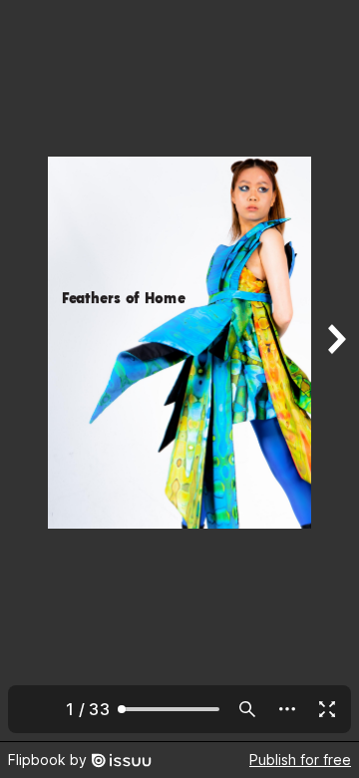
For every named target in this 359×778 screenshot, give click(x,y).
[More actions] (287, 709)
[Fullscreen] (327, 709)
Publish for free (300, 759)
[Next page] (335, 370)
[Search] (247, 709)
